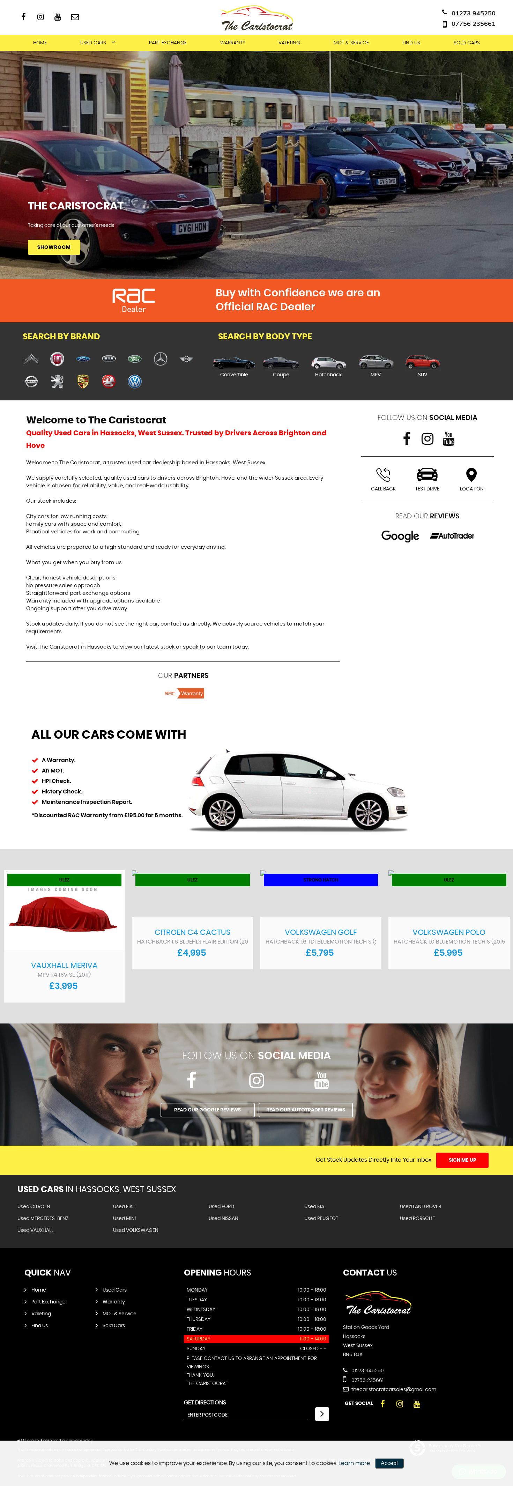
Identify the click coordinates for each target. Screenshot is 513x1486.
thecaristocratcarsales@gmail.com (393, 1389)
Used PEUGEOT (321, 1218)
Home (40, 42)
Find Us (411, 42)
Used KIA (314, 1206)
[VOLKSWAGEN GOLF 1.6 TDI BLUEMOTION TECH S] (321, 893)
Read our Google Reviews (207, 1110)
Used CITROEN (33, 1206)
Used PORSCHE (417, 1218)
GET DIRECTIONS (205, 1402)
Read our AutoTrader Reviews (305, 1110)
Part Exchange (168, 42)
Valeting (289, 42)
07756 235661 (474, 24)
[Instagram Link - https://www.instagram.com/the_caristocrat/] (41, 16)
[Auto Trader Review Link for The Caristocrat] (452, 536)
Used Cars (93, 42)
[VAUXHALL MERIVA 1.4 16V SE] (64, 910)
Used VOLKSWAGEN (135, 1230)
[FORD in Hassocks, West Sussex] (83, 359)
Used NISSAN (223, 1218)
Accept (389, 1463)
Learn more (354, 1463)
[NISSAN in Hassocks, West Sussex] (31, 382)
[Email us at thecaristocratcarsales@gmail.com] (75, 16)
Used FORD (221, 1206)
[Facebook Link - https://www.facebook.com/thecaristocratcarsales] (23, 16)
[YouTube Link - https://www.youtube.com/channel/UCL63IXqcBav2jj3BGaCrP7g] (58, 16)
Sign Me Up (462, 1160)
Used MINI (124, 1218)
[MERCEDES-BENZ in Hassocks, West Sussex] (161, 359)
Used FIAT (124, 1206)
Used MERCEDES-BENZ (43, 1218)
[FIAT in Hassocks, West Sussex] (57, 359)
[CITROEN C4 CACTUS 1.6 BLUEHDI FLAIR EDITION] (192, 893)
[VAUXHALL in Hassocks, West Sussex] (109, 382)
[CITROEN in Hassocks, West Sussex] (31, 359)
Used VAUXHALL (35, 1230)
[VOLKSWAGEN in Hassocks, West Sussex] (135, 382)
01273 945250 (474, 13)
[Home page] (256, 17)
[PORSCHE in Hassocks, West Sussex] (83, 382)
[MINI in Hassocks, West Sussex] (186, 359)
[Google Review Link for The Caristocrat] (400, 536)
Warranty (232, 42)
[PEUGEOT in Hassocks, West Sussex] (57, 382)
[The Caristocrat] (378, 1313)
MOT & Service (351, 42)
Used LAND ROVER (420, 1206)
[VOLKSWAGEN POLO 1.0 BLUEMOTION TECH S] (449, 893)
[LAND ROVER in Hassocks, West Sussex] (135, 359)
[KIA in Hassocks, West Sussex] (109, 359)
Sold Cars (467, 42)
